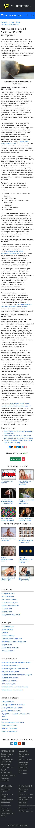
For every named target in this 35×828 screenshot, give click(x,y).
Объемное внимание (9, 728)
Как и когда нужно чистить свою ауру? (7, 519)
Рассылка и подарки (26, 794)
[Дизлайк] (23, 459)
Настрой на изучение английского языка (16, 662)
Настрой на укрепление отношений (14, 669)
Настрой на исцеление (9, 678)
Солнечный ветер (7, 636)
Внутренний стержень (9, 681)
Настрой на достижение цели (12, 690)
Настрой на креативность (10, 666)
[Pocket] (25, 447)
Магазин (12, 15)
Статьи (11, 22)
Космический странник (9, 648)
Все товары (23, 773)
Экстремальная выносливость (12, 722)
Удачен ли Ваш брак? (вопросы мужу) (8, 578)
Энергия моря (6, 612)
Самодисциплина (7, 702)
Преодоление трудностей (10, 615)
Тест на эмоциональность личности (7, 559)
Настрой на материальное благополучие (16, 675)
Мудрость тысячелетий (10, 672)
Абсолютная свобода (9, 599)
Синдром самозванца (9, 731)
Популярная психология (10, 24)
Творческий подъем (8, 684)
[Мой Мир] (17, 447)
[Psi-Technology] (17, 6)
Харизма (4, 719)
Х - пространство (7, 626)
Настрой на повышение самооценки (14, 687)
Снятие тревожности (9, 725)
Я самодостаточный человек (11, 708)
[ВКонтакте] (10, 447)
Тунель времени (7, 629)
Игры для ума (6, 805)
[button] (2, 15)
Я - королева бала (7, 593)
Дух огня (4, 633)
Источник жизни (7, 596)
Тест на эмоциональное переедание (8, 539)
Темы (18, 22)
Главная (4, 22)
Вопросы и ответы (25, 808)
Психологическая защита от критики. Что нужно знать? (7, 501)
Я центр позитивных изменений (13, 705)
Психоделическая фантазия (11, 639)
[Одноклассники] (15, 447)
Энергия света (6, 645)
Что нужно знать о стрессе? (7, 482)
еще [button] (19, 15)
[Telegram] (23, 447)
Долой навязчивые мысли (11, 711)
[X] (12, 447)
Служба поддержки (26, 811)
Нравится (16, 459)
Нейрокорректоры (25, 759)
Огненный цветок (7, 651)
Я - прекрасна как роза (9, 603)
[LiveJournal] (20, 447)
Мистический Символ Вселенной (13, 642)
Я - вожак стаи (6, 609)
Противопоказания (8, 775)
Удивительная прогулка (10, 606)
